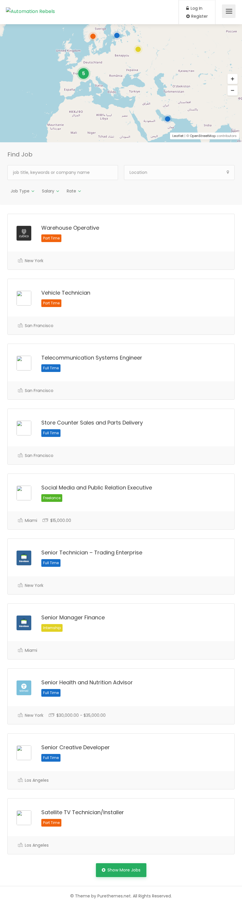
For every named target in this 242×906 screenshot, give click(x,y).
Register (199, 16)
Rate (71, 191)
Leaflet (178, 135)
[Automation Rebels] (30, 4)
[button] (233, 79)
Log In (195, 8)
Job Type (20, 191)
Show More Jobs (123, 870)
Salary (48, 191)
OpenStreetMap (203, 135)
